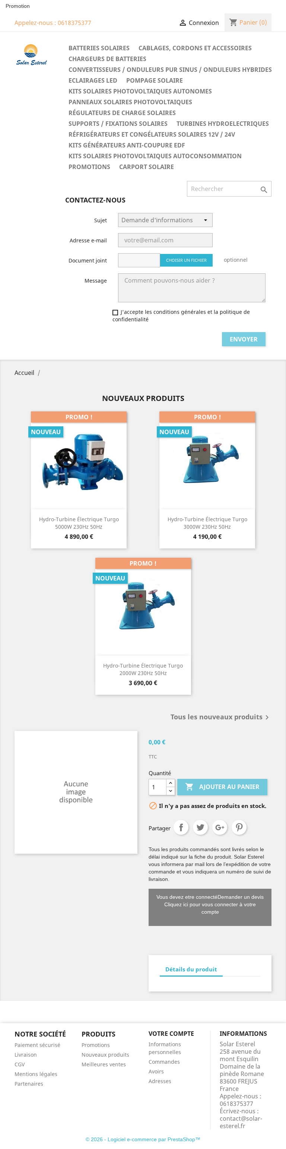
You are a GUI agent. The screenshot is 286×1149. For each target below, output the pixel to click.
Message (96, 280)
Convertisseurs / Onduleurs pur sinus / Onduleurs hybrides (170, 70)
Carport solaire (146, 167)
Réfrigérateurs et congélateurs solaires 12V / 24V (152, 134)
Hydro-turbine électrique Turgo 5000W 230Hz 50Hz (79, 523)
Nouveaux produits (105, 1054)
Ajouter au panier (222, 786)
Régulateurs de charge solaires (122, 113)
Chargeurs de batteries (107, 59)
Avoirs (156, 1071)
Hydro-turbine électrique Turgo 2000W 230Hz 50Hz (143, 669)
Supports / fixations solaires (118, 124)
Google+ (219, 827)
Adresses (160, 1081)
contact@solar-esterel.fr (241, 1122)
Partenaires (29, 1083)
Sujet (100, 220)
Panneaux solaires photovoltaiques (130, 102)
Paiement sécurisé (37, 1044)
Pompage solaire (154, 80)
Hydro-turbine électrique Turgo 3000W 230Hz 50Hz (207, 523)
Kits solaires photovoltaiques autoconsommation (155, 156)
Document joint (88, 260)
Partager (181, 827)
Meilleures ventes (104, 1064)
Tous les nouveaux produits (221, 717)
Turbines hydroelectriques (223, 124)
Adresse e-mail (88, 240)
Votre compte (171, 1033)
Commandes (164, 1061)
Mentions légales (36, 1074)
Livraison (26, 1054)
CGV (20, 1064)
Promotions (89, 167)
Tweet (200, 827)
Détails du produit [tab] (191, 969)
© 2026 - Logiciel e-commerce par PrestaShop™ (143, 1139)
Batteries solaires (99, 48)
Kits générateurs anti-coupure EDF (127, 145)
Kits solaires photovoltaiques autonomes (140, 91)
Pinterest (239, 827)
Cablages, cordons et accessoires (195, 48)
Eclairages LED (93, 80)
